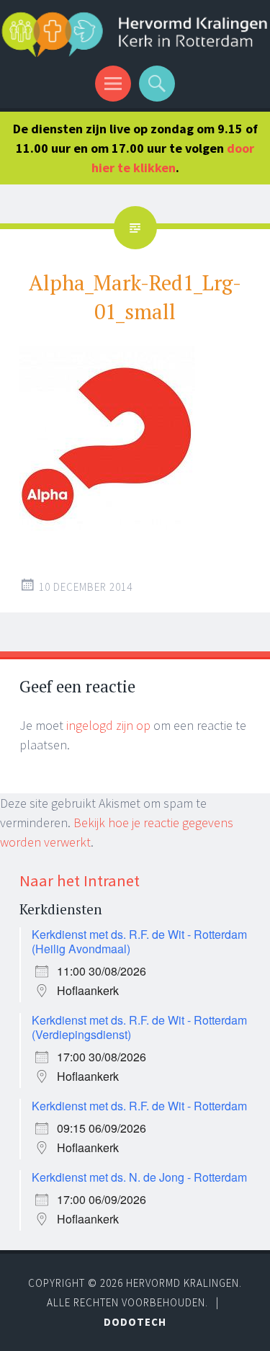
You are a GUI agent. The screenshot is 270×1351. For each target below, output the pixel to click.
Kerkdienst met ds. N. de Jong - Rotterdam (139, 1177)
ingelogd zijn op (108, 725)
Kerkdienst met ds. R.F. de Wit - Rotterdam (139, 1105)
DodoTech (135, 1322)
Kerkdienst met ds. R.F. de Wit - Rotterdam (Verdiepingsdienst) (139, 1027)
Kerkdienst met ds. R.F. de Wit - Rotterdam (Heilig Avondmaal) (139, 941)
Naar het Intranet (79, 880)
